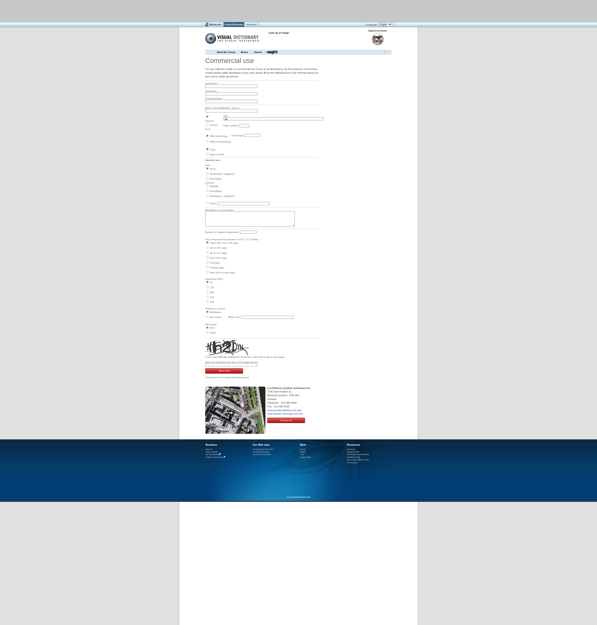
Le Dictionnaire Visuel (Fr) (263, 449)
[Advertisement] (285, 10)
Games (258, 52)
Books (244, 52)
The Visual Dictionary (261, 452)
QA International (212, 455)
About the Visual (226, 52)
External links (305, 457)
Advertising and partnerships (358, 454)
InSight (302, 452)
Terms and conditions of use (358, 460)
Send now (224, 371)
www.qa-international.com (281, 410)
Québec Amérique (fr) (214, 457)
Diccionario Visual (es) (262, 454)
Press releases (212, 452)
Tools (302, 454)
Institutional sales (353, 457)
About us (209, 449)
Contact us (286, 420)
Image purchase (353, 452)
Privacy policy (352, 463)
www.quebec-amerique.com (283, 413)
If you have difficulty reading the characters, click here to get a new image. (245, 357)
